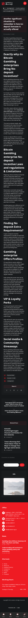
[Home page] (3, 8)
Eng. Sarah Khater (10, 375)
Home (5, 564)
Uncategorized (10, 381)
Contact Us (7, 569)
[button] (6, 390)
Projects (6, 571)
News (5, 572)
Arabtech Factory (8, 567)
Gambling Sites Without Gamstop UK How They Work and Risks (14, 542)
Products (6, 574)
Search (22, 465)
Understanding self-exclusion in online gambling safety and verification (12, 549)
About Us (6, 565)
